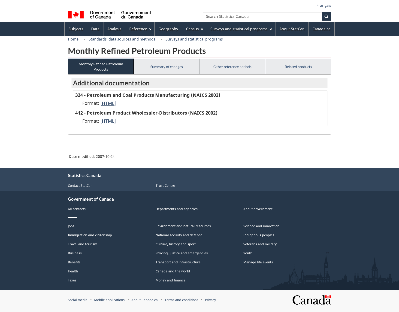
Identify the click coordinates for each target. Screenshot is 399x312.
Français (324, 5)
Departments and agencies (177, 209)
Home (73, 39)
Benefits (74, 262)
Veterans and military (260, 244)
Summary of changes (166, 66)
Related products (298, 66)
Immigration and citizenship (90, 235)
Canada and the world (173, 271)
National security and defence (179, 235)
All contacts (77, 209)
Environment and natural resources (183, 226)
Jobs (71, 226)
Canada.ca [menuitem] (321, 28)
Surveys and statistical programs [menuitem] (239, 28)
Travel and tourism (82, 244)
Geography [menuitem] (168, 28)
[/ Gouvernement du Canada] (109, 15)
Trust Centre (165, 185)
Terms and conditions (181, 300)
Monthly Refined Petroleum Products (101, 66)
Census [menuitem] (192, 28)
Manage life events (258, 262)
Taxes (72, 280)
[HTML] (108, 103)
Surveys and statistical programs (194, 39)
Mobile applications (109, 300)
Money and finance (170, 280)
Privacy (210, 300)
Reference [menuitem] (138, 28)
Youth (247, 253)
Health (73, 271)
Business (75, 253)
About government (257, 209)
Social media (78, 300)
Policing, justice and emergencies (182, 253)
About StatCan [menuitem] (292, 28)
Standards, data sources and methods (122, 39)
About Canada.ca (144, 300)
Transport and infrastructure (178, 262)
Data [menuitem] (95, 28)
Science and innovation (261, 226)
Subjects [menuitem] (76, 28)
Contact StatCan (80, 185)
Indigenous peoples (258, 235)
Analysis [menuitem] (114, 28)
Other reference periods (232, 66)
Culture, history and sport (176, 244)
